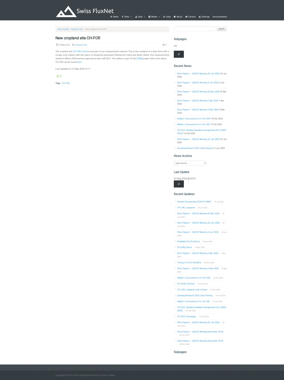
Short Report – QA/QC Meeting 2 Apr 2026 (197, 100)
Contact (192, 17)
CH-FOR (66, 83)
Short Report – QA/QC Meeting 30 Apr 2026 (198, 91)
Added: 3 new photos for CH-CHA (193, 118)
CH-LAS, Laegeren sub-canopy (192, 289)
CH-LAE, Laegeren (186, 207)
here (79, 62)
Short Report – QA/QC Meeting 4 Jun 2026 (197, 82)
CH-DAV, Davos (184, 247)
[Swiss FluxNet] (100, 10)
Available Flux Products (188, 241)
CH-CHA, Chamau (186, 283)
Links (168, 17)
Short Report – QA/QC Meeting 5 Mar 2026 (198, 109)
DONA (139, 58)
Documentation (220, 17)
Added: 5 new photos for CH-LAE (193, 124)
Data (140, 17)
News (115, 17)
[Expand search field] (179, 54)
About (179, 17)
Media (154, 17)
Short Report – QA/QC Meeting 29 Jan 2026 (198, 139)
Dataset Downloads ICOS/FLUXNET (194, 201)
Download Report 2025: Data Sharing (195, 148)
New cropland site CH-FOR (77, 38)
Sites (126, 17)
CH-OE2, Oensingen (186, 316)
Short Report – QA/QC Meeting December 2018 (200, 341)
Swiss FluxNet (63, 29)
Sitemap (206, 17)
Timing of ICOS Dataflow (189, 262)
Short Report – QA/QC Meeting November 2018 (200, 331)
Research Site (77, 29)
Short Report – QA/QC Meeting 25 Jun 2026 (198, 73)
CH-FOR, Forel (80, 51)
